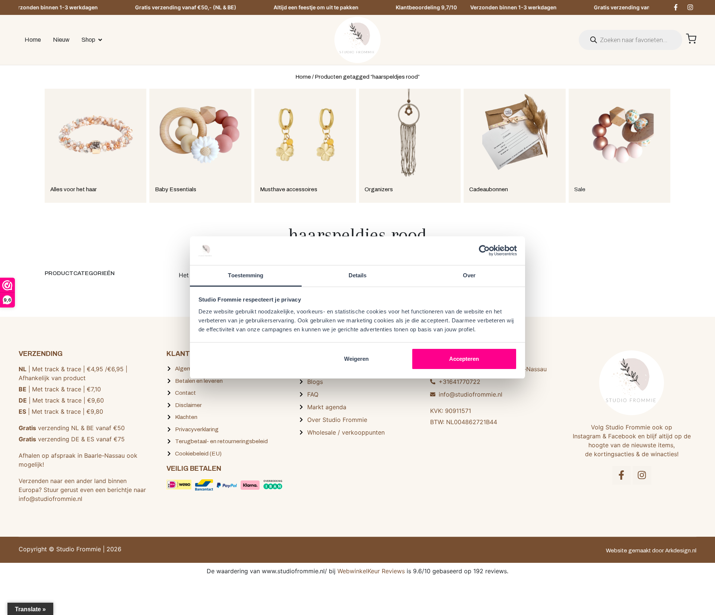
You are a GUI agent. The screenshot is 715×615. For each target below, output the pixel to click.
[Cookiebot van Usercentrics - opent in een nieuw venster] (484, 250)
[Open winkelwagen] (691, 39)
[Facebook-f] (675, 7)
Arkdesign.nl (680, 551)
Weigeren (356, 359)
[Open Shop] (100, 39)
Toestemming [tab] (245, 275)
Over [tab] (469, 275)
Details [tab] (358, 275)
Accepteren (464, 359)
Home (303, 77)
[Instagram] (690, 7)
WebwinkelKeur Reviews (371, 571)
